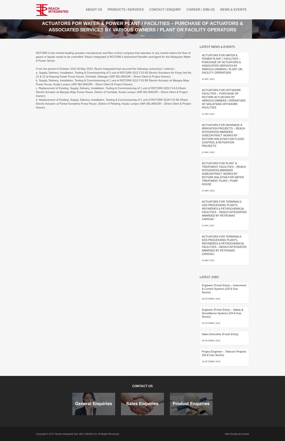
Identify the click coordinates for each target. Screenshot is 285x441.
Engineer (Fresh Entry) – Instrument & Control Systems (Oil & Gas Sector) (224, 289)
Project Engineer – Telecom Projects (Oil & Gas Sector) (224, 353)
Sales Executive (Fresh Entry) (220, 334)
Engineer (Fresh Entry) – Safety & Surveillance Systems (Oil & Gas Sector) (222, 313)
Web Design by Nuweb (237, 434)
